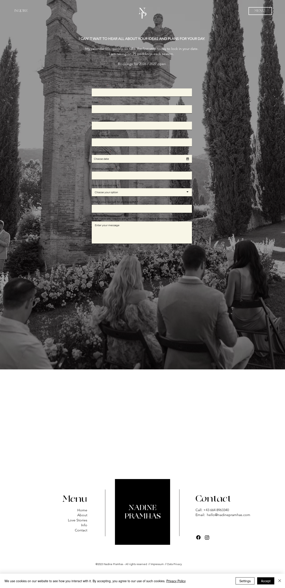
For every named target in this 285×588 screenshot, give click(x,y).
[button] (260, 11)
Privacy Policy (176, 581)
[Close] (279, 580)
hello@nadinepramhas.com (228, 515)
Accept (266, 581)
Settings (245, 581)
